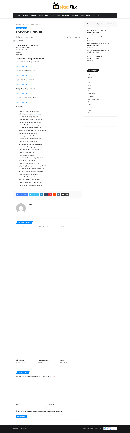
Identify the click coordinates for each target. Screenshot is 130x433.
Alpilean (89, 122)
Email (18, 404)
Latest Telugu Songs (27, 24)
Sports (88, 15)
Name (18, 398)
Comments (110, 24)
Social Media (65, 15)
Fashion (41, 15)
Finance (90, 107)
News (58, 15)
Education (33, 15)
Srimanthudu (20, 360)
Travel (82, 15)
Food (46, 15)
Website (51, 404)
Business (25, 15)
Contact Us (90, 428)
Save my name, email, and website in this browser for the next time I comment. (40, 411)
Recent (89, 24)
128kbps (18, 66)
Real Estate (91, 113)
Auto (19, 15)
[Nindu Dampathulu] (48, 292)
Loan (89, 110)
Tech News (75, 15)
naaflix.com (24, 428)
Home (19, 24)
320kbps (25, 66)
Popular (99, 24)
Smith (20, 37)
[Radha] (70, 292)
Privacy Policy (98, 428)
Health (52, 15)
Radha (62, 360)
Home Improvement (93, 99)
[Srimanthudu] (25, 292)
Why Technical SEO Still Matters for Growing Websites (98, 31)
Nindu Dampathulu (44, 360)
